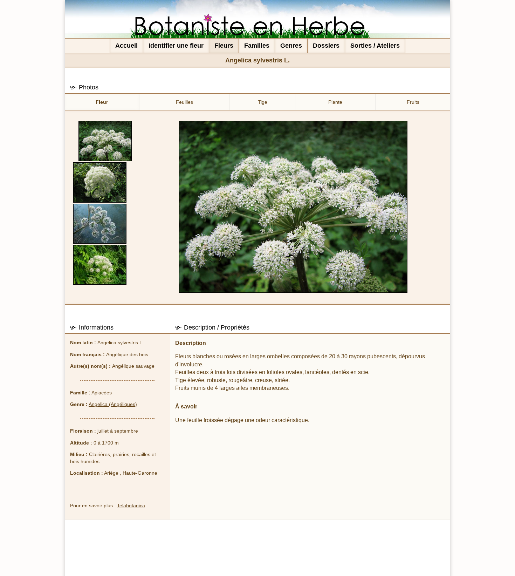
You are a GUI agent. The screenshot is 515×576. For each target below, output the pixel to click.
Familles (256, 45)
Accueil (126, 45)
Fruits (413, 102)
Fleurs (223, 45)
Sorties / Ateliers (375, 45)
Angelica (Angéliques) (113, 404)
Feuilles (184, 102)
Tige (262, 102)
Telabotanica (131, 505)
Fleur (102, 102)
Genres (291, 45)
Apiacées (101, 392)
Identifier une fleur (176, 45)
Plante (335, 102)
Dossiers (326, 45)
